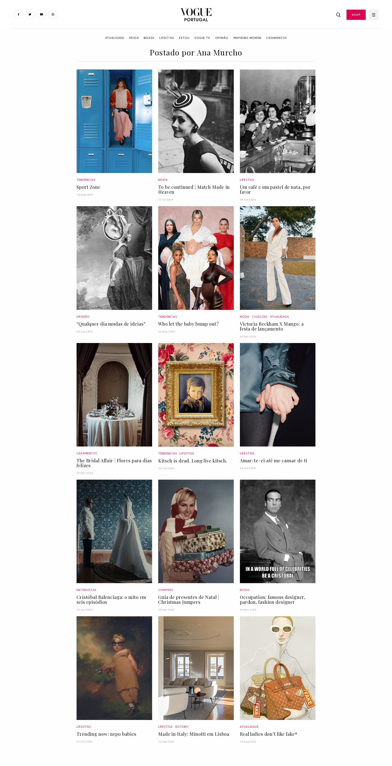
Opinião (221, 37)
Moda (134, 37)
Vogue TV (202, 37)
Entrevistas (86, 590)
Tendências (86, 179)
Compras (165, 590)
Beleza (149, 37)
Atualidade (114, 37)
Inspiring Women (247, 37)
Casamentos (276, 37)
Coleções (259, 316)
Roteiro (182, 726)
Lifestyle (166, 37)
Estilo (184, 37)
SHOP (356, 14)
